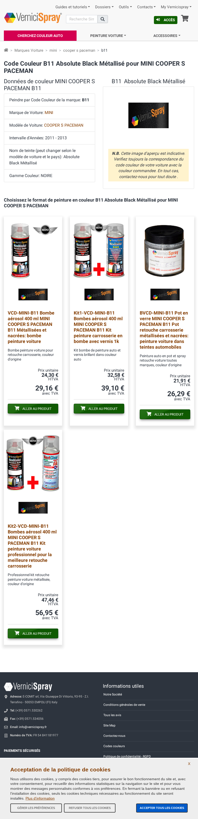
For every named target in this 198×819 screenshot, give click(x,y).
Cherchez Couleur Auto (40, 36)
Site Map (109, 725)
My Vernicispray (174, 7)
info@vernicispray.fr (33, 727)
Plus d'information (40, 798)
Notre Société (112, 694)
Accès (169, 20)
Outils (124, 7)
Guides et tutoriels (71, 7)
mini (53, 50)
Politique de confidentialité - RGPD (127, 756)
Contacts (145, 7)
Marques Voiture (28, 50)
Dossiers (103, 7)
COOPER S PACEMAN (63, 125)
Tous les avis (112, 715)
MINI (49, 112)
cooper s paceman (79, 50)
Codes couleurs (114, 746)
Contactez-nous (114, 736)
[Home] (6, 50)
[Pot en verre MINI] (165, 261)
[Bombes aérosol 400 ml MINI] (99, 261)
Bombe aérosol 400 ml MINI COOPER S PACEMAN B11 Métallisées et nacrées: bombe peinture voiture (31, 327)
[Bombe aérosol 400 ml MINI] (33, 261)
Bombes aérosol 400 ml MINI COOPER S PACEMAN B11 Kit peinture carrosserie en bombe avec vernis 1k (98, 327)
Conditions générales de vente (124, 705)
